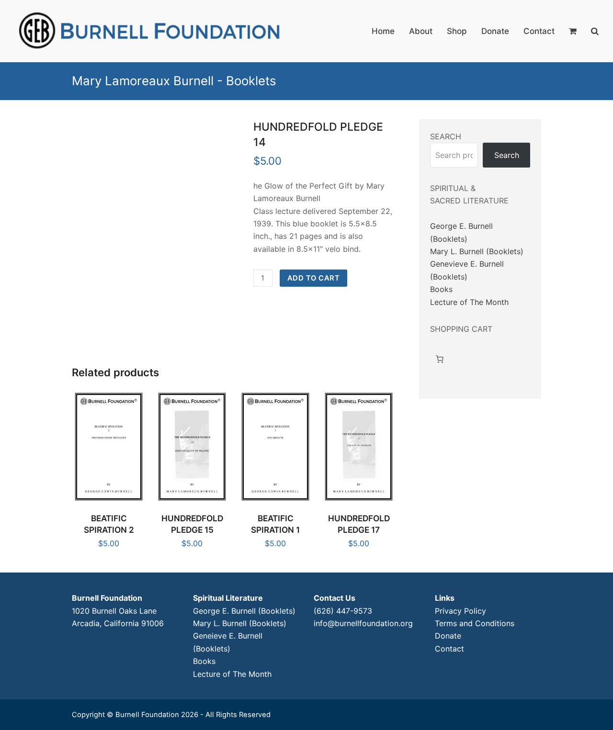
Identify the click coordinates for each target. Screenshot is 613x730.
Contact (449, 648)
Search (506, 155)
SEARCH (445, 136)
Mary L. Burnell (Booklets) (476, 251)
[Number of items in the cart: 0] (439, 359)
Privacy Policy (460, 611)
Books (441, 289)
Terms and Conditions (474, 623)
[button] (573, 31)
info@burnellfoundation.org (363, 623)
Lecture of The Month (469, 302)
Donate (448, 635)
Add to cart (313, 278)
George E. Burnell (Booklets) (244, 611)
